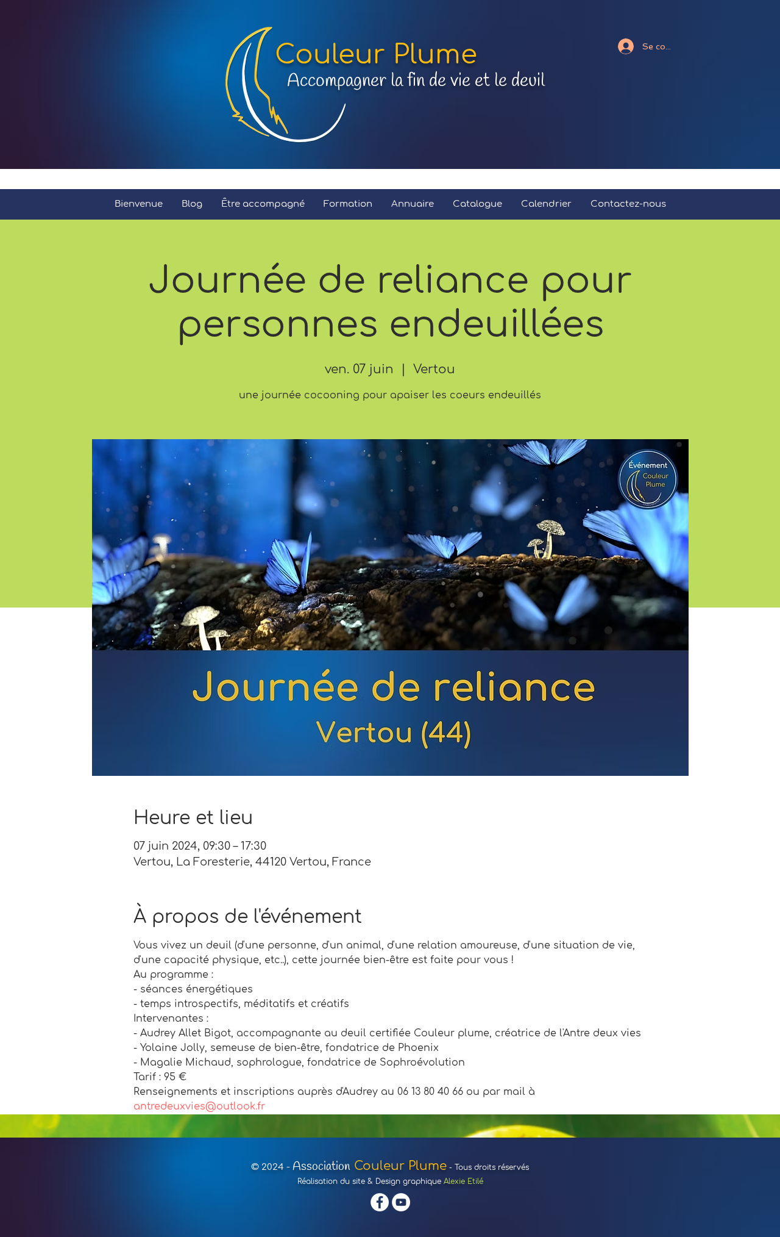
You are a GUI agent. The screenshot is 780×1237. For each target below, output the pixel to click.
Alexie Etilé (463, 1181)
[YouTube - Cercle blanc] (401, 1202)
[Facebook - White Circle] (379, 1202)
